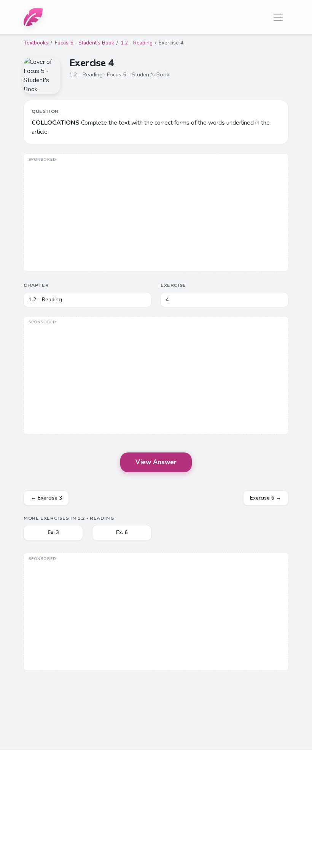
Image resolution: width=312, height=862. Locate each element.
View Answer (156, 462)
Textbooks (36, 42)
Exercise (173, 285)
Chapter (36, 285)
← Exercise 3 (46, 497)
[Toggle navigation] (278, 17)
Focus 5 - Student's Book (84, 42)
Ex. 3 (53, 532)
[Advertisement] (156, 213)
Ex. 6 (121, 532)
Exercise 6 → (265, 497)
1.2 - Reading (137, 42)
